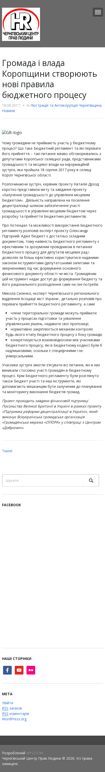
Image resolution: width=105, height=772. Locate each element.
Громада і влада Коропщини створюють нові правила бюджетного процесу (49, 78)
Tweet (7, 450)
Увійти (7, 702)
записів (12, 708)
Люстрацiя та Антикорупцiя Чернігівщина (66, 105)
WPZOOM (34, 753)
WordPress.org (14, 718)
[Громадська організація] (21, 23)
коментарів (15, 713)
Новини (8, 110)
